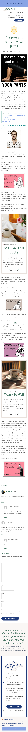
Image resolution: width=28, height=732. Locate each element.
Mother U (9, 9)
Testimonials (19, 15)
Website (3, 601)
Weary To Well (7, 121)
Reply (2, 502)
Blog (20, 17)
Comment (4, 562)
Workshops (11, 17)
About (9, 15)
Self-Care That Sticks (9, 119)
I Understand (14, 729)
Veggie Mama (9, 491)
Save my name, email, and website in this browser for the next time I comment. (12, 612)
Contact (8, 20)
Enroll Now (14, 706)
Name (3, 585)
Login (11, 12)
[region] (14, 724)
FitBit (15, 323)
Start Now (14, 270)
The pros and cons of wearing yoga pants (15, 116)
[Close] (26, 718)
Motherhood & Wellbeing (10, 244)
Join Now (19, 20)
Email (3, 593)
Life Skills (20, 12)
